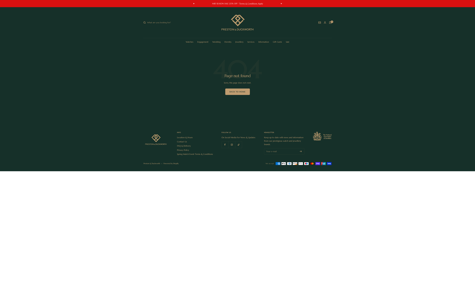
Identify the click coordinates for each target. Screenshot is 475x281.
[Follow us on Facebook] (225, 144)
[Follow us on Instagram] (231, 144)
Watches (189, 42)
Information (263, 42)
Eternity (228, 42)
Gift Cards (277, 42)
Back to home (238, 92)
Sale (287, 42)
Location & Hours (185, 137)
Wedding (216, 42)
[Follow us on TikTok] (238, 144)
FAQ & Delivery (184, 146)
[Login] (325, 22)
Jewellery (239, 42)
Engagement (202, 42)
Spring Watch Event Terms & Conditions (195, 154)
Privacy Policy (183, 150)
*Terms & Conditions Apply (251, 3)
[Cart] (330, 22)
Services (250, 42)
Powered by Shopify (171, 163)
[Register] (301, 151)
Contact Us (182, 141)
